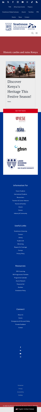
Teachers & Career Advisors (20, 200)
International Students (20, 194)
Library (21, 237)
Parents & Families (20, 204)
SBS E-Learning (20, 271)
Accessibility (20, 392)
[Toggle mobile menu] (37, 33)
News (9, 101)
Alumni (21, 207)
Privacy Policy (20, 253)
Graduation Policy (20, 290)
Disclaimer (20, 385)
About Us (20, 315)
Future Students (20, 191)
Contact (20, 327)
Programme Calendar (20, 278)
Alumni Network (20, 281)
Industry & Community (20, 213)
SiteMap (20, 395)
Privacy (20, 388)
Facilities (20, 287)
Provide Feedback (20, 324)
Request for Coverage (20, 247)
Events (20, 318)
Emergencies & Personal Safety (20, 321)
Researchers (20, 197)
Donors (20, 210)
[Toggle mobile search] (32, 33)
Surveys (20, 250)
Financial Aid (20, 284)
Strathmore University (20, 231)
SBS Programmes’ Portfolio (20, 274)
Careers (20, 234)
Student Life (20, 241)
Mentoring (20, 244)
